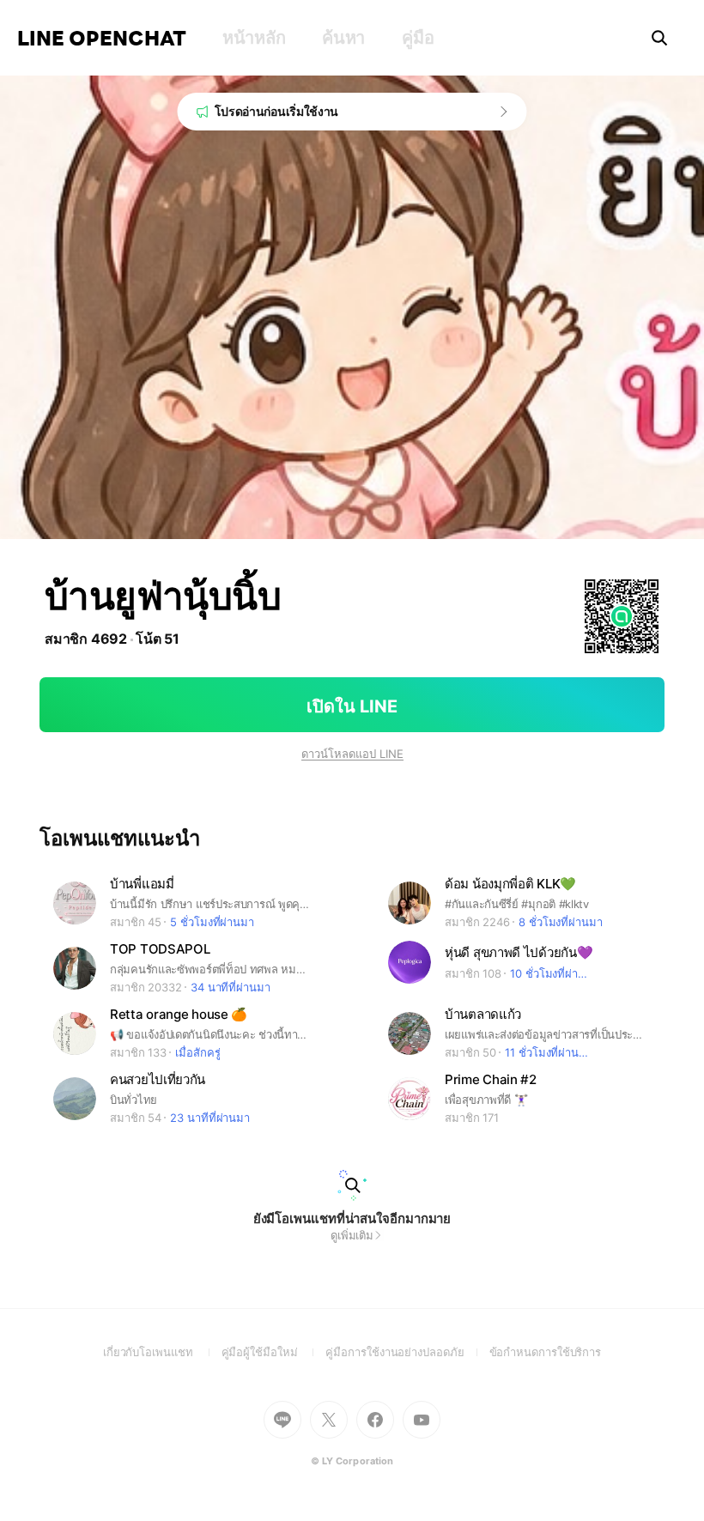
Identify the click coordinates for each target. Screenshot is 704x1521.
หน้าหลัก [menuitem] (253, 37)
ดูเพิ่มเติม (352, 1235)
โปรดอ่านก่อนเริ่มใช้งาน (277, 111)
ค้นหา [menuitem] (343, 37)
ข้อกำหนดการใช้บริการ (545, 1352)
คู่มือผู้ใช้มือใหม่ (274, 1352)
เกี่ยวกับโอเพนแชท (162, 1352)
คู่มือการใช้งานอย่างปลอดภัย (407, 1352)
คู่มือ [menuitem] (418, 37)
